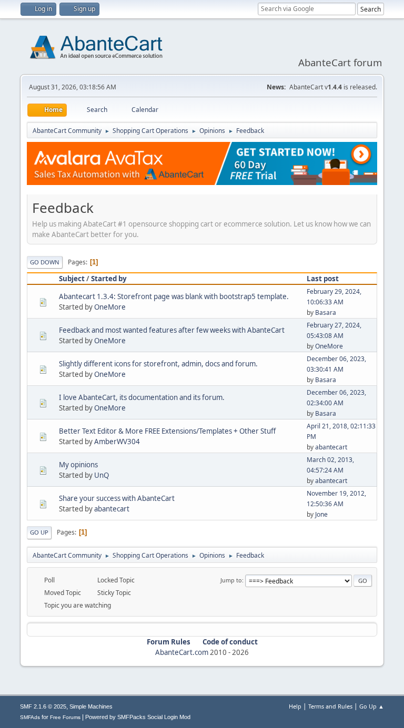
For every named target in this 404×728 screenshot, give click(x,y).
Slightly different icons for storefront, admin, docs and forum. (158, 363)
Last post (323, 278)
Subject (72, 278)
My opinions (78, 464)
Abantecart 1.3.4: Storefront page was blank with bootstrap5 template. (174, 296)
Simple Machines (91, 706)
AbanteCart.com (181, 652)
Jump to (231, 580)
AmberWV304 (117, 441)
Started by (109, 278)
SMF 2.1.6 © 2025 (43, 706)
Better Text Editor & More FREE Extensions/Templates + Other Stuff (167, 431)
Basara (325, 312)
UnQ (101, 475)
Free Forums (65, 717)
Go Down (44, 262)
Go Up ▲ (371, 706)
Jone (321, 514)
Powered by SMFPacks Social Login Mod (137, 717)
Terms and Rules (330, 706)
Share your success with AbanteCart (117, 498)
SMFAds (30, 717)
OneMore (110, 307)
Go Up (39, 532)
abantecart (331, 447)
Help (295, 706)
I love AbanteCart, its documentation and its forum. (142, 397)
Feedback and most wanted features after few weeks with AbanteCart (172, 330)
